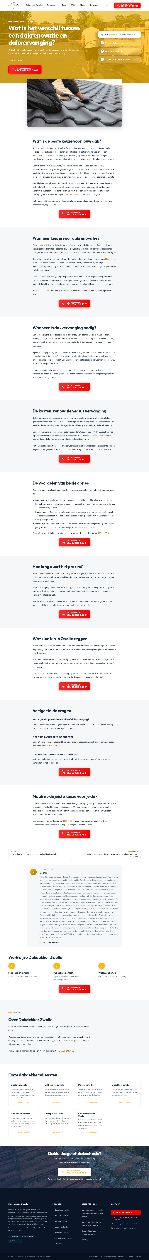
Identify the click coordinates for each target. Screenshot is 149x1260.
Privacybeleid (93, 1256)
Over (63, 5)
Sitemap (138, 1256)
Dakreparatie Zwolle (60, 1232)
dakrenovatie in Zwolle (42, 155)
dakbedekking (109, 259)
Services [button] (51, 5)
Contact (94, 5)
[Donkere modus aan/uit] (107, 5)
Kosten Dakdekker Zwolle (62, 1238)
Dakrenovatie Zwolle (23, 21)
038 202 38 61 (71, 194)
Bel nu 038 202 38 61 (124, 1212)
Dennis (16, 60)
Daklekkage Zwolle (59, 1221)
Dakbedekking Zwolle (60, 1210)
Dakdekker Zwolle (34, 5)
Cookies (121, 1256)
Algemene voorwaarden (108, 1256)
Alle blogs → (86, 1240)
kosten (88, 159)
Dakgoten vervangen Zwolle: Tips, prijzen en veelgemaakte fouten (93, 1213)
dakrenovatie (42, 245)
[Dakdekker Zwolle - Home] (13, 5)
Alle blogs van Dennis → (49, 942)
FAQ (73, 5)
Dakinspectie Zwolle (60, 1216)
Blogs (82, 5)
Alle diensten (57, 1244)
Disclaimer (129, 1256)
